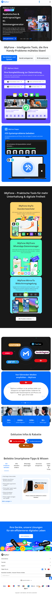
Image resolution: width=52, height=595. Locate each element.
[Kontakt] (50, 578)
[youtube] (48, 569)
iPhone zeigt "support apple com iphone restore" (9, 488)
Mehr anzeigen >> (7, 501)
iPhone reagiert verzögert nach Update (9, 497)
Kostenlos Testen (25, 32)
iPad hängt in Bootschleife (9, 476)
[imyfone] (5, 2)
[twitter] (45, 569)
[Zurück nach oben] (46, 587)
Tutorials (3, 562)
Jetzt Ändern (10, 32)
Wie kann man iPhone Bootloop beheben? (8, 480)
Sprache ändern (26, 580)
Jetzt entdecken (25, 536)
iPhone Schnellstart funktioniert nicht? (7, 493)
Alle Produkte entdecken (25, 319)
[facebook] (42, 569)
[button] (21, 402)
